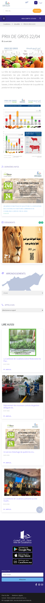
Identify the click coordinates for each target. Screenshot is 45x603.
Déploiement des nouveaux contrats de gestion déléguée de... (21, 406)
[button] (3, 183)
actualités (17, 24)
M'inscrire (22, 579)
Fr (35, 2)
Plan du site (5, 595)
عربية (40, 2)
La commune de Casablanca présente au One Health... (20, 500)
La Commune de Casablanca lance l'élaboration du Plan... (22, 360)
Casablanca (7, 24)
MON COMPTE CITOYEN (29, 18)
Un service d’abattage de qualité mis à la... (19, 452)
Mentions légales (17, 595)
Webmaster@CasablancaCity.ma (16, 598)
